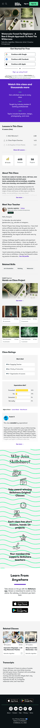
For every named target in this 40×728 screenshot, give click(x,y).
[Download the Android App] (27, 701)
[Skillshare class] (13, 637)
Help (20, 713)
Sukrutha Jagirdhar (16, 208)
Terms (31, 713)
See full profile (24, 256)
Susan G (12, 417)
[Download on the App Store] (20, 603)
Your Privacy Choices (18, 719)
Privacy (25, 713)
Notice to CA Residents (20, 721)
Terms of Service (28, 75)
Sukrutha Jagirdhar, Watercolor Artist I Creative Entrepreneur (17, 43)
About (9, 713)
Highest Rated (6, 409)
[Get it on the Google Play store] (20, 610)
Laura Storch (6, 319)
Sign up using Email (20, 72)
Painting (20, 268)
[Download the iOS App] (13, 701)
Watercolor (30, 268)
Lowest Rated (15, 409)
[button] (3, 4)
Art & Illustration (8, 268)
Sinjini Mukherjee (26, 339)
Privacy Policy (8, 77)
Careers (14, 713)
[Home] (18, 3)
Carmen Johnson (26, 319)
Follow (23, 208)
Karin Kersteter (7, 339)
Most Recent (23, 409)
